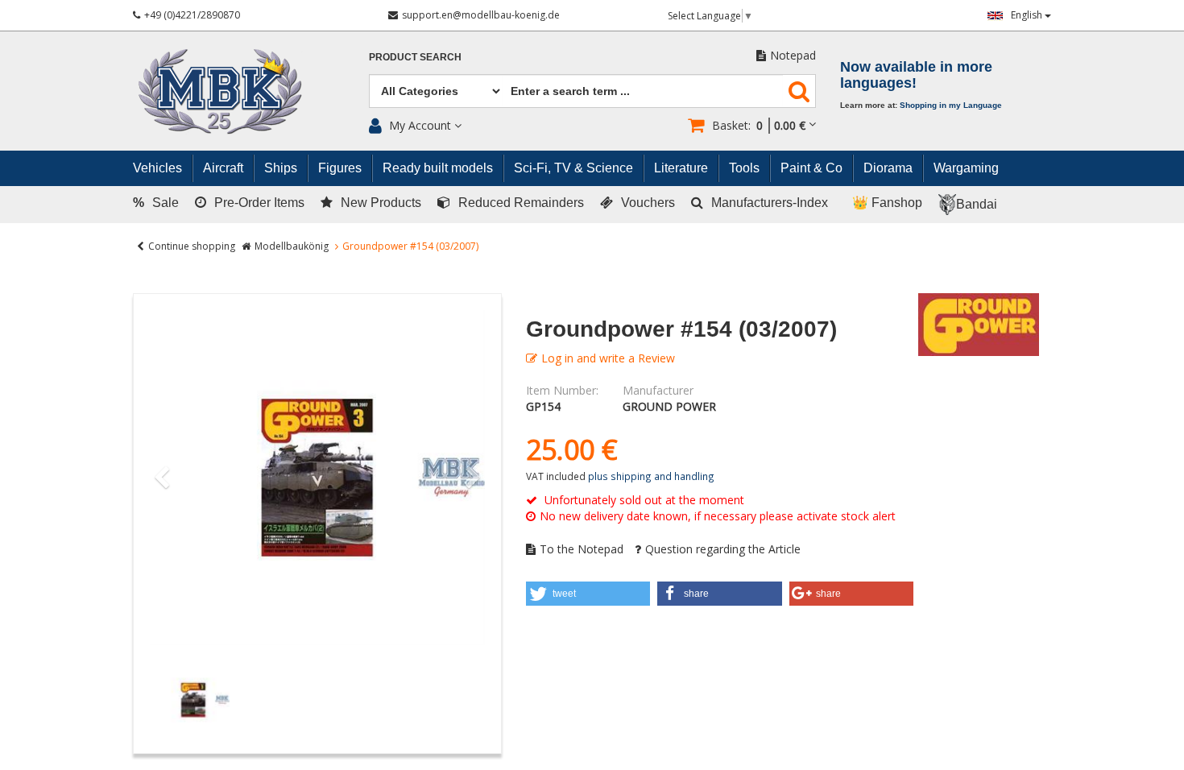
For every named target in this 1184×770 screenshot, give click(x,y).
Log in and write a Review (608, 358)
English (1028, 15)
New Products (381, 202)
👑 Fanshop (887, 202)
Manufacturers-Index (769, 202)
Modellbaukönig (292, 246)
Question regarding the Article (723, 549)
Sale (156, 202)
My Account (420, 125)
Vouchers (648, 202)
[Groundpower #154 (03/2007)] (317, 477)
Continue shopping (191, 246)
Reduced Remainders (521, 202)
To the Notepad (581, 549)
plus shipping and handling (651, 476)
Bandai (976, 204)
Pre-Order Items (259, 202)
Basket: (758, 125)
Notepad (793, 55)
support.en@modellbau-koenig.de (481, 15)
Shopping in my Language (951, 105)
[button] (588, 594)
